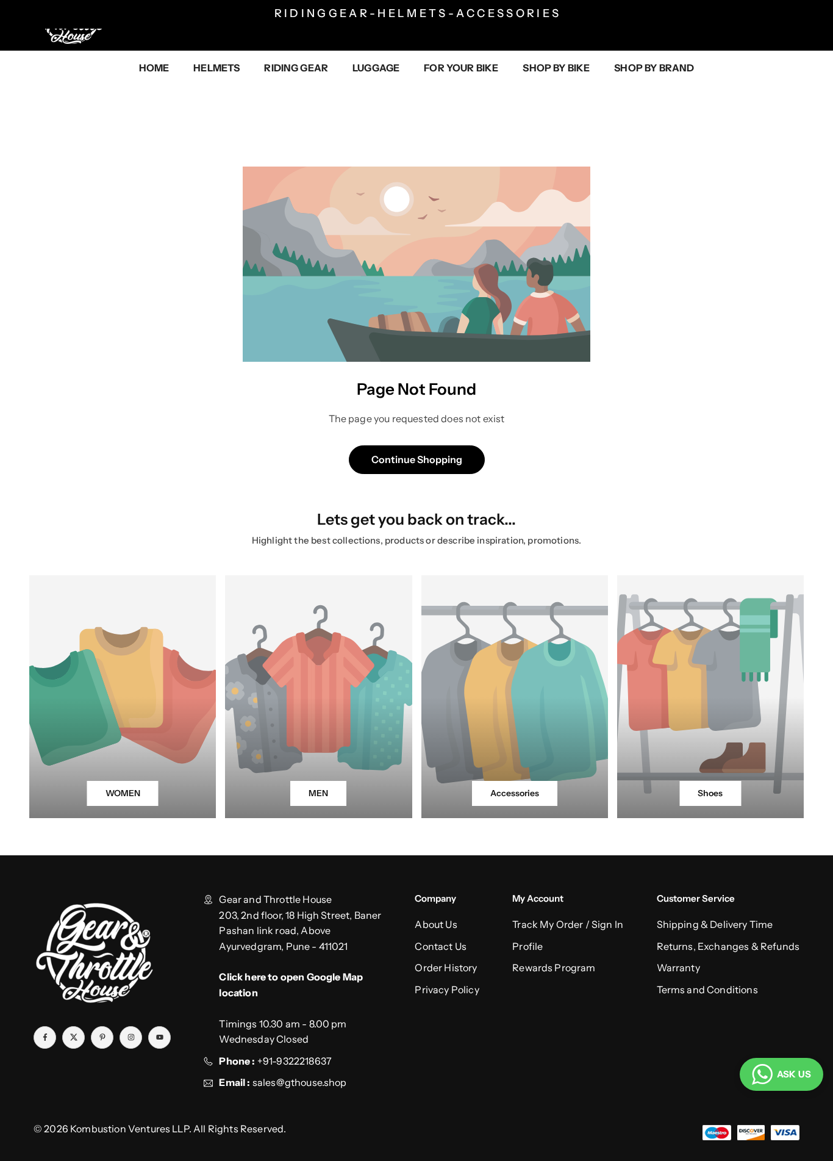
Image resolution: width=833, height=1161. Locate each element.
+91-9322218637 (294, 1061)
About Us (436, 924)
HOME (154, 68)
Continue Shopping (416, 459)
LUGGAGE (375, 68)
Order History (446, 968)
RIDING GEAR (296, 68)
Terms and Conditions (707, 989)
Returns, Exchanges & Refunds (728, 946)
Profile (527, 946)
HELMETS (216, 68)
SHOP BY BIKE (556, 68)
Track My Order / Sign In (567, 924)
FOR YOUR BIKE (461, 68)
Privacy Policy (447, 989)
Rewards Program (553, 968)
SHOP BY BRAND (654, 68)
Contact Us (441, 946)
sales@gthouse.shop (299, 1082)
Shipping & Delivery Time (715, 924)
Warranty (678, 968)
